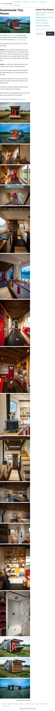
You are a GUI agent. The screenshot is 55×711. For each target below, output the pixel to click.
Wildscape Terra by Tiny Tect (44, 17)
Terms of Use (6, 705)
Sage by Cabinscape (42, 23)
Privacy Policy (44, 703)
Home (4, 703)
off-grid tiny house (20, 39)
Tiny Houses (17, 2)
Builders (26, 2)
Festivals (34, 2)
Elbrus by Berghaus (41, 20)
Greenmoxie (11, 35)
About (32, 703)
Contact (37, 703)
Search (50, 33)
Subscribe (16, 5)
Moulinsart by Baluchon (43, 25)
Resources (43, 2)
